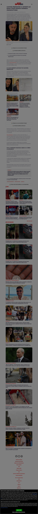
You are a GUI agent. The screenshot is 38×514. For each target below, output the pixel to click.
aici (1, 498)
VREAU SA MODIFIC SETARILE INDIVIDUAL (18, 512)
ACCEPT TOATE (19, 510)
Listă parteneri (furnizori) (4, 507)
